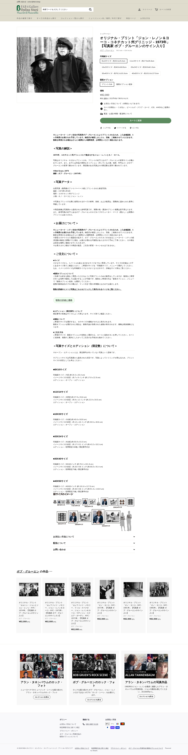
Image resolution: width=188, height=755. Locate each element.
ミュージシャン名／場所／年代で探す (105, 18)
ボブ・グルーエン (107, 50)
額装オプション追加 (124, 84)
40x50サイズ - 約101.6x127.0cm (145, 73)
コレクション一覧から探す (72, 18)
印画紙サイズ (105, 56)
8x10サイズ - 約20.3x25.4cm (113, 61)
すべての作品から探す (46, 18)
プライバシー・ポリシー (69, 731)
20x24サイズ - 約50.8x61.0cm (143, 67)
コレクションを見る (42, 697)
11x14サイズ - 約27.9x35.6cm (142, 61)
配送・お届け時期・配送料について (118, 114)
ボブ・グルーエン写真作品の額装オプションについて (70, 735)
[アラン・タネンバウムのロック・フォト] (42, 666)
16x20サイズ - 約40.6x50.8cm (114, 67)
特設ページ (131, 18)
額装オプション (106, 80)
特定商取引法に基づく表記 (70, 727)
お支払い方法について (68, 724)
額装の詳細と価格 (64, 300)
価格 (102, 91)
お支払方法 (145, 18)
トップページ (104, 34)
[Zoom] (55, 65)
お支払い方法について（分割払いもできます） (122, 104)
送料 (105, 98)
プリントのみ (107, 84)
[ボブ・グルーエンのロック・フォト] (94, 666)
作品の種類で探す (24, 18)
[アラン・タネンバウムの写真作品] (146, 666)
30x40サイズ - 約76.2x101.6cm (115, 73)
